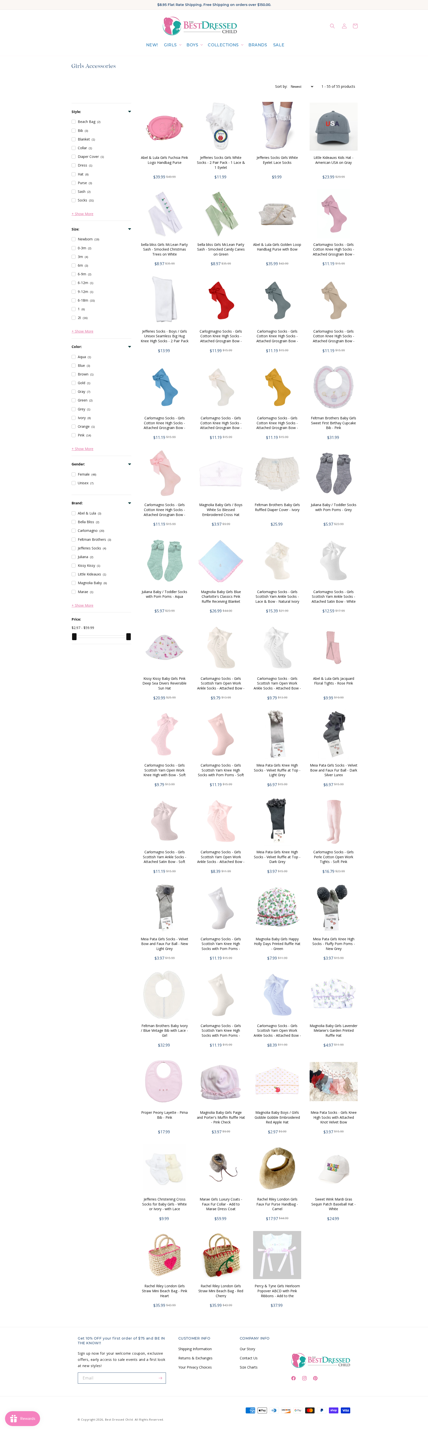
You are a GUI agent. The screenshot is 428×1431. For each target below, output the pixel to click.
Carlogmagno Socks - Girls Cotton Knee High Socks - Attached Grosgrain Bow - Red (221, 338)
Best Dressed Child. (119, 1419)
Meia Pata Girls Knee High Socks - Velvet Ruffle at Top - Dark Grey (277, 857)
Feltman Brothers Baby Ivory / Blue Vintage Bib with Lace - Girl (164, 1030)
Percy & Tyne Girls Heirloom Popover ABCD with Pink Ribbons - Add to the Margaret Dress (277, 1293)
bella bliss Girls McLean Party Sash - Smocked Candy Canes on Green (221, 249)
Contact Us (249, 1357)
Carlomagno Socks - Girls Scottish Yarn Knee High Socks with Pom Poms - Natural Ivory (221, 1033)
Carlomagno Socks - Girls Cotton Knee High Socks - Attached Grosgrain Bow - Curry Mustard (277, 425)
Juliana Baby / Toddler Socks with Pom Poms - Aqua (164, 594)
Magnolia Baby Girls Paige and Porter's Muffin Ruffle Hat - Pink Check (221, 1117)
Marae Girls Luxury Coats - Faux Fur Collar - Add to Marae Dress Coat (221, 1204)
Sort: (281, 86)
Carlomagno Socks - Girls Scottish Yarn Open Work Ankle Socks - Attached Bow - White (277, 685)
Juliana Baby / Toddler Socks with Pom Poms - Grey (333, 507)
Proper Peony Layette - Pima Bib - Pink (164, 1115)
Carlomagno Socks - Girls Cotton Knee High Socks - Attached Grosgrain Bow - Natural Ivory (221, 425)
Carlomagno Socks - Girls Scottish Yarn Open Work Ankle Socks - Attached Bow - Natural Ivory (220, 685)
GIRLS (170, 45)
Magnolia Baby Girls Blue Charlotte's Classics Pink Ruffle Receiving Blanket (221, 596)
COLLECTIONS (223, 45)
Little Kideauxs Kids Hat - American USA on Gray (333, 160)
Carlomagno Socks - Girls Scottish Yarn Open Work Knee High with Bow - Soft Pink (164, 772)
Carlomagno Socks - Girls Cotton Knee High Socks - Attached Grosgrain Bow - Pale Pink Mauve (333, 251)
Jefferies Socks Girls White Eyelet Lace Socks (277, 160)
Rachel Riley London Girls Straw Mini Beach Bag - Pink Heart (164, 1291)
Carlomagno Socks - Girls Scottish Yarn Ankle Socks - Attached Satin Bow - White (334, 596)
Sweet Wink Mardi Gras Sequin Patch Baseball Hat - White (333, 1204)
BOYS (192, 45)
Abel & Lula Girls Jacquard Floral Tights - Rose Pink (333, 681)
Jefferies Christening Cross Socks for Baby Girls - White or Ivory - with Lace (164, 1204)
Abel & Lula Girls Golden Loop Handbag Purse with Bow (277, 247)
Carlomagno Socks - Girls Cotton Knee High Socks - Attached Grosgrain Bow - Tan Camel (333, 338)
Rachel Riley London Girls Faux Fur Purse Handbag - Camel (277, 1204)
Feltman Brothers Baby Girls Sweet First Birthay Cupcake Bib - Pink (333, 423)
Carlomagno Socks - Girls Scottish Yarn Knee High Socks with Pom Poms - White (221, 946)
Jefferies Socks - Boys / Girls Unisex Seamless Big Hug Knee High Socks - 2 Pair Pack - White (164, 338)
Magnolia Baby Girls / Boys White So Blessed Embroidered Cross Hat (220, 509)
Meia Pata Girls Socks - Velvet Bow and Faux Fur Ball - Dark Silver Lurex (333, 770)
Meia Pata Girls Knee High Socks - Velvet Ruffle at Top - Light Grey (277, 770)
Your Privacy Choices (195, 1367)
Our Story (247, 1348)
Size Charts (249, 1367)
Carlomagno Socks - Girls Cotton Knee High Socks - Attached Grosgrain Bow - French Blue (164, 425)
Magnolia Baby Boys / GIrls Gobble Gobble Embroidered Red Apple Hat (277, 1117)
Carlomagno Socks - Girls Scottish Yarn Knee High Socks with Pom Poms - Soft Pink (221, 772)
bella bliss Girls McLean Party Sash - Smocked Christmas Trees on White (164, 249)
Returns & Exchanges (195, 1357)
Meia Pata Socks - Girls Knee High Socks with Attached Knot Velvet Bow (334, 1117)
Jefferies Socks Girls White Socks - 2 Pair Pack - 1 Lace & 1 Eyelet (221, 162)
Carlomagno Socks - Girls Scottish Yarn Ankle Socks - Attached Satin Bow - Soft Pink (164, 859)
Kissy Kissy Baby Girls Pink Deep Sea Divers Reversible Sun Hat (164, 683)
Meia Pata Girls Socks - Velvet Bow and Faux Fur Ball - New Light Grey (164, 944)
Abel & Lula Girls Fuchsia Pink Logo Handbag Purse (164, 160)
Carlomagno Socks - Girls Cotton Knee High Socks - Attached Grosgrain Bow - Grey (277, 338)
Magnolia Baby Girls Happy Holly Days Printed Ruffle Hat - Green (277, 944)
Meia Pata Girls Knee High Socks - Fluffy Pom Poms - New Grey (333, 944)
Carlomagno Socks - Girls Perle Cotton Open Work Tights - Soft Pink (333, 857)
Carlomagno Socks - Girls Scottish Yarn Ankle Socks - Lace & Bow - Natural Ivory (277, 596)
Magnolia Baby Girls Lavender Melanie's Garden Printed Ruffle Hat (333, 1030)
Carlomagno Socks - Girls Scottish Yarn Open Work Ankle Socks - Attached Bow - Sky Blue (277, 1033)
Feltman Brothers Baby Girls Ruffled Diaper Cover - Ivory (277, 507)
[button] (172, 45)
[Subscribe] (160, 1378)
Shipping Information (195, 1348)
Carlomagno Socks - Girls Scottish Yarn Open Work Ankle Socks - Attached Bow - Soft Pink (220, 859)
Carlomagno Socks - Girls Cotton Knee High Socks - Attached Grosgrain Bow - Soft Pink (164, 512)
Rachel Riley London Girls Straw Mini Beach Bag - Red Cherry (220, 1291)
